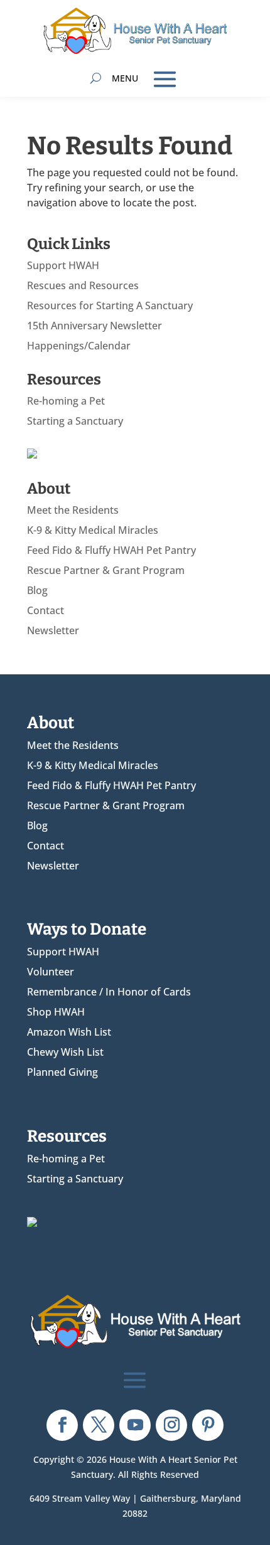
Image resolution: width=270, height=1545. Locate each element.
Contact (45, 610)
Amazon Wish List (69, 1032)
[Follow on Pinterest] (208, 1425)
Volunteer (50, 972)
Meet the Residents (73, 510)
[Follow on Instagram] (171, 1425)
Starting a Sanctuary (75, 421)
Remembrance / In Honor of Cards (109, 992)
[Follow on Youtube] (135, 1425)
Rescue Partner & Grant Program (106, 570)
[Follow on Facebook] (62, 1425)
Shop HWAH (56, 1012)
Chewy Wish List (65, 1052)
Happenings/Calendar (79, 346)
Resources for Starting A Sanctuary (110, 305)
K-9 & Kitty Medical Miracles (92, 530)
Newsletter (53, 630)
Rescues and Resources (83, 285)
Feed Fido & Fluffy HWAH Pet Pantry (111, 550)
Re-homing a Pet (66, 401)
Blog (37, 590)
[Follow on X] (98, 1425)
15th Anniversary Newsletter (94, 325)
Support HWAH (63, 265)
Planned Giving (62, 1072)
